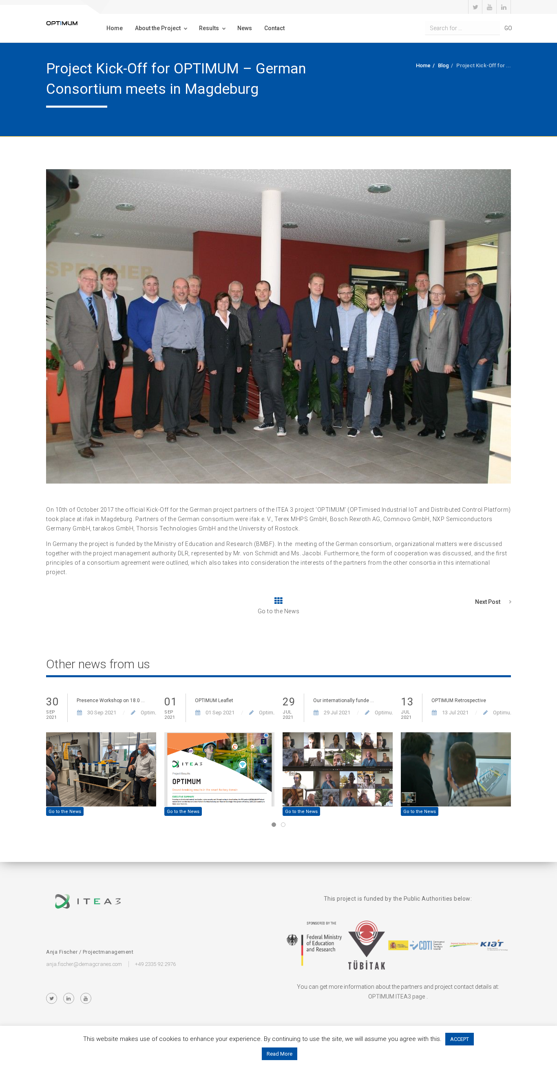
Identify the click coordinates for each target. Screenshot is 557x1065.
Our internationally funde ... (343, 700)
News (244, 28)
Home (114, 28)
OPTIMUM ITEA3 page (396, 996)
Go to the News (65, 811)
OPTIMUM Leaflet (214, 700)
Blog (443, 65)
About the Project (158, 28)
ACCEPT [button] (459, 1039)
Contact (274, 28)
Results (209, 28)
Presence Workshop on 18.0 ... (111, 700)
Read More (279, 1054)
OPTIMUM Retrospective (458, 700)
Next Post (487, 602)
